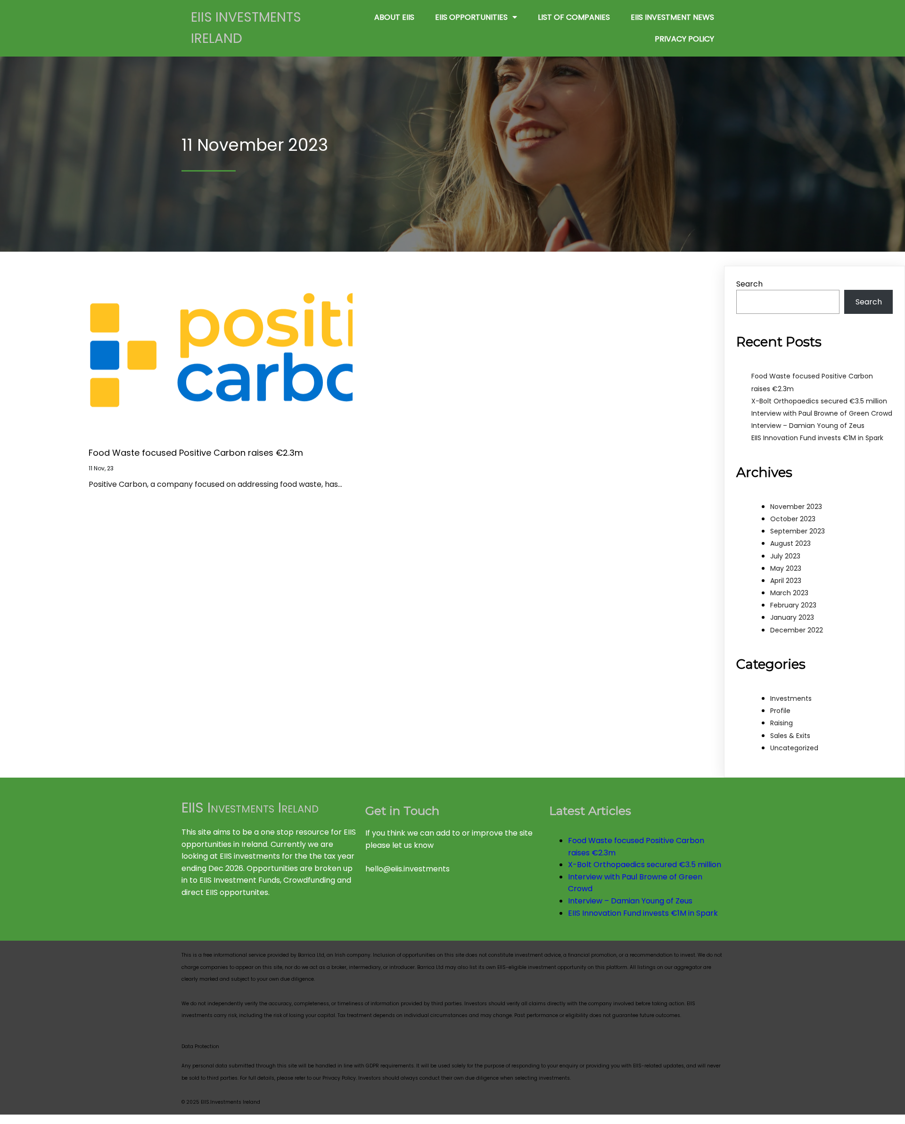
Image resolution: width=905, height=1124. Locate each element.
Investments (791, 698)
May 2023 (785, 568)
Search (749, 284)
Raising (781, 723)
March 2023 (789, 593)
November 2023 (796, 506)
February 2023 (793, 605)
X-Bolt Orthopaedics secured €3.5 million (819, 401)
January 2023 (792, 617)
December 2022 (796, 630)
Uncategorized (794, 748)
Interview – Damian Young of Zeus (807, 425)
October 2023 (792, 519)
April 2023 (785, 580)
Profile (780, 710)
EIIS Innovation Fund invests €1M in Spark (817, 438)
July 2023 (785, 556)
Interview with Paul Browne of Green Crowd (821, 413)
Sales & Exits (790, 735)
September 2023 (797, 531)
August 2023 (790, 543)
